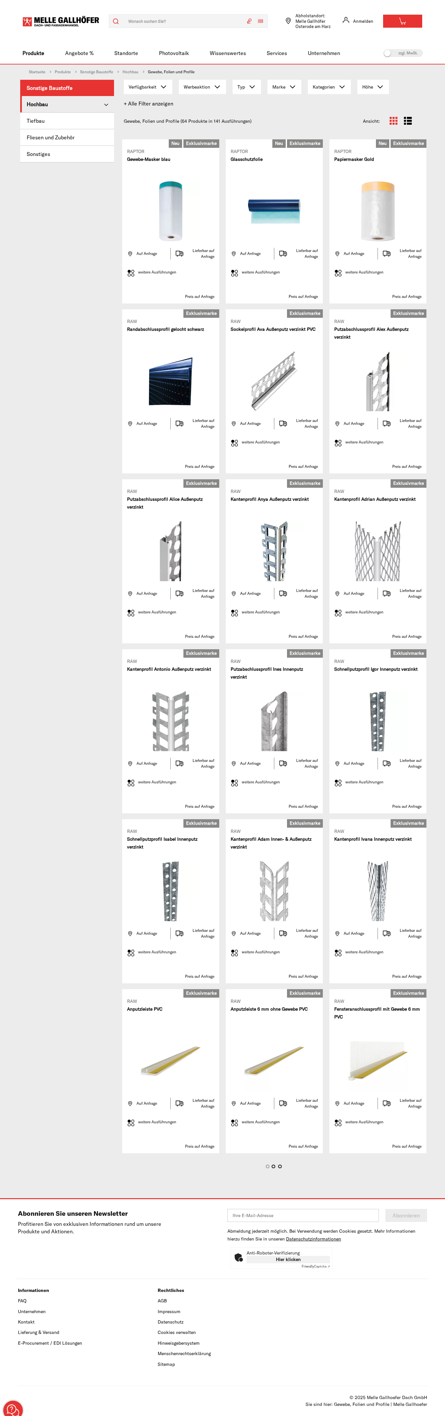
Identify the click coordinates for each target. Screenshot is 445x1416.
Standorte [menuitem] (126, 53)
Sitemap (166, 1364)
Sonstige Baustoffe (96, 71)
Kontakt (26, 1322)
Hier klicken (288, 1259)
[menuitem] (67, 88)
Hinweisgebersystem (179, 1343)
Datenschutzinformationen (313, 1239)
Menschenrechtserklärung (184, 1353)
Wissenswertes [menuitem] (228, 53)
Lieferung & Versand (38, 1332)
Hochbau (130, 71)
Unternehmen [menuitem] (324, 53)
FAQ (22, 1301)
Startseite (37, 71)
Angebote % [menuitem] (79, 53)
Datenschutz (170, 1322)
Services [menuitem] (277, 53)
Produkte (63, 71)
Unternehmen (32, 1311)
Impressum (169, 1311)
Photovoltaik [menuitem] (174, 53)
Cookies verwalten (177, 1332)
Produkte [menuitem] (33, 53)
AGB (162, 1301)
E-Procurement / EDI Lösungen (50, 1343)
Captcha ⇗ (316, 1266)
